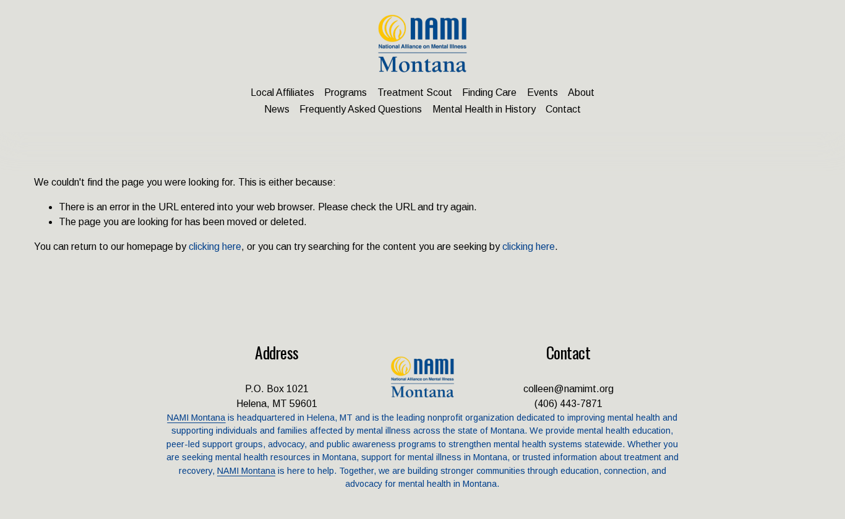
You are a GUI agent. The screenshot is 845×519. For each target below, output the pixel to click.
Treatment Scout (414, 92)
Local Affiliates (282, 92)
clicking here (215, 246)
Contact (563, 109)
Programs (345, 92)
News (277, 109)
